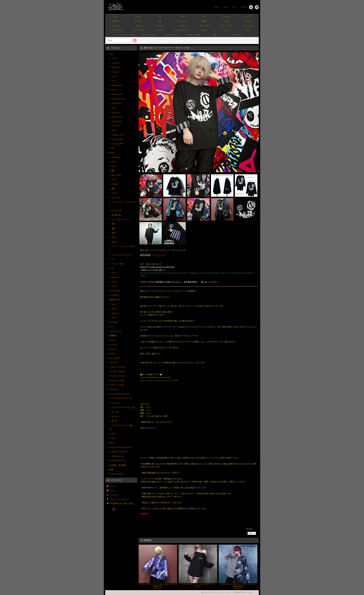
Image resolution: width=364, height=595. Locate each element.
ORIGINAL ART (118, 456)
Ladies (203, 30)
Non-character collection (127, 35)
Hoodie (115, 72)
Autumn (116, 26)
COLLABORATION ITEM (182, 30)
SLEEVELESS (117, 85)
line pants (116, 125)
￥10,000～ (160, 30)
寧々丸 (114, 421)
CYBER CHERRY (237, 35)
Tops (116, 17)
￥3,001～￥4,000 (226, 26)
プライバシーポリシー (120, 499)
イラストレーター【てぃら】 (124, 407)
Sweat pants (117, 94)
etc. (113, 259)
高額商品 (204, 21)
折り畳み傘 (116, 215)
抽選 (214, 35)
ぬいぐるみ (116, 175)
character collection (149, 35)
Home (216, 7)
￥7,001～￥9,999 (138, 30)
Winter (138, 26)
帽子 (113, 170)
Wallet (114, 184)
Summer (247, 21)
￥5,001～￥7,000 (116, 30)
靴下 (113, 224)
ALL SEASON (160, 26)
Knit (113, 81)
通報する (252, 533)
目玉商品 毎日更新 (193, 35)
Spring (225, 21)
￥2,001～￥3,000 (204, 26)
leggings (115, 112)
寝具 (113, 228)
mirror (114, 193)
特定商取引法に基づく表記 (121, 503)
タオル (114, 242)
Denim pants (117, 139)
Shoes (114, 161)
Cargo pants (117, 144)
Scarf (114, 179)
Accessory (116, 157)
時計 (113, 188)
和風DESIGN (116, 21)
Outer (160, 17)
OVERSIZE (247, 17)
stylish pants (117, 117)
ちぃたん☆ (116, 403)
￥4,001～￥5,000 (248, 26)
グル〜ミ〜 (116, 416)
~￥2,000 (182, 26)
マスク (114, 237)
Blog (234, 7)
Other (182, 17)
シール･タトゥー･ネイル (122, 255)
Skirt (113, 108)
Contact (243, 7)
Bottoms (138, 17)
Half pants (116, 103)
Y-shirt (114, 76)
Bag (113, 166)
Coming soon (182, 21)
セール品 (138, 21)
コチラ (210, 282)
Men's (248, 30)
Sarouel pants (118, 99)
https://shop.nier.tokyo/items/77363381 (159, 380)
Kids (204, 17)
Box (160, 21)
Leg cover (116, 197)
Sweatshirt (116, 67)
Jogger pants (118, 135)
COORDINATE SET (171, 35)
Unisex (225, 30)
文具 (113, 233)
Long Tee (116, 63)
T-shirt (114, 58)
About (226, 7)
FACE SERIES (225, 17)
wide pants (117, 121)
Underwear (117, 210)
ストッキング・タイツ (121, 219)
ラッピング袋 (117, 264)
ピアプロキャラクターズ (122, 398)
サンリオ (115, 412)
